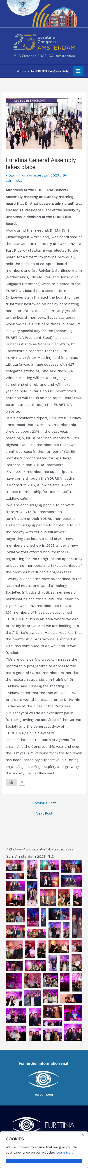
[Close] (83, 1135)
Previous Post (44, 803)
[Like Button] (11, 782)
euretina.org (44, 1094)
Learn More (65, 1152)
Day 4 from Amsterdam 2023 (33, 175)
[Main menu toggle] (78, 71)
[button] (15, 865)
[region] (44, 1149)
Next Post (44, 813)
